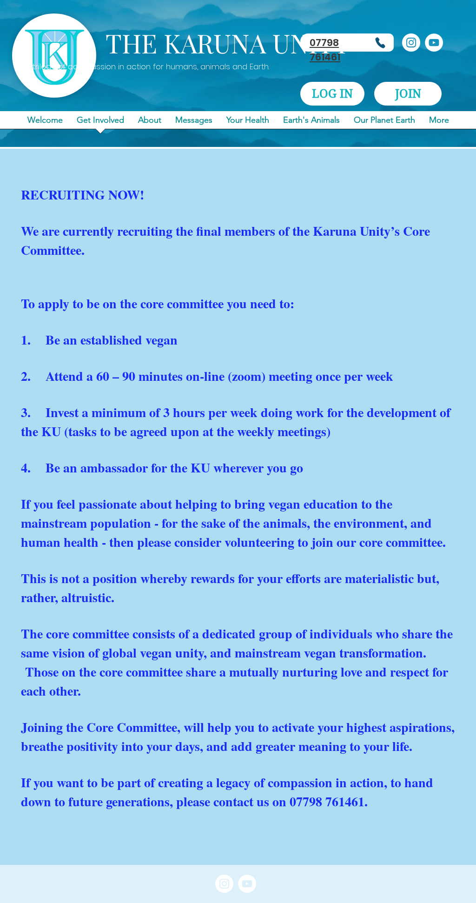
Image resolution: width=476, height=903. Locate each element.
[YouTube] (434, 42)
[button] (332, 94)
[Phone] (380, 42)
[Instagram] (411, 42)
